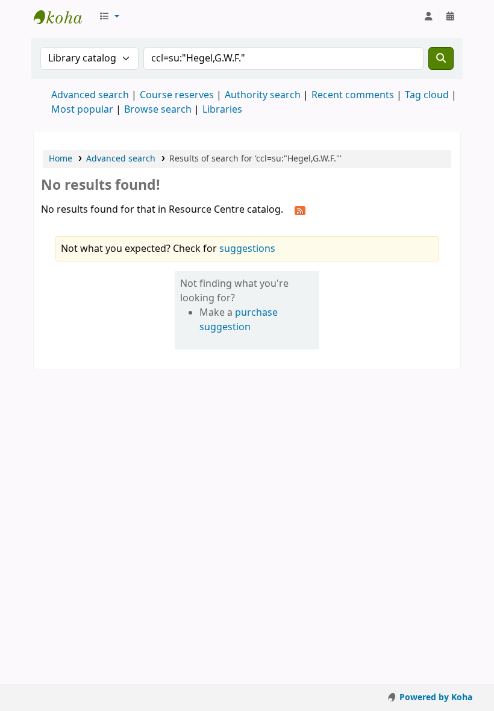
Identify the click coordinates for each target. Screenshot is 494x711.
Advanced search (90, 95)
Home (60, 158)
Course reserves (177, 95)
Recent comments (352, 95)
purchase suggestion (238, 319)
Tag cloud (427, 95)
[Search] (441, 58)
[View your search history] (450, 16)
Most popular (82, 109)
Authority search (263, 95)
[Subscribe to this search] (300, 210)
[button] (109, 16)
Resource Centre (64, 17)
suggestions (247, 249)
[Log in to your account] (428, 16)
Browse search (158, 109)
